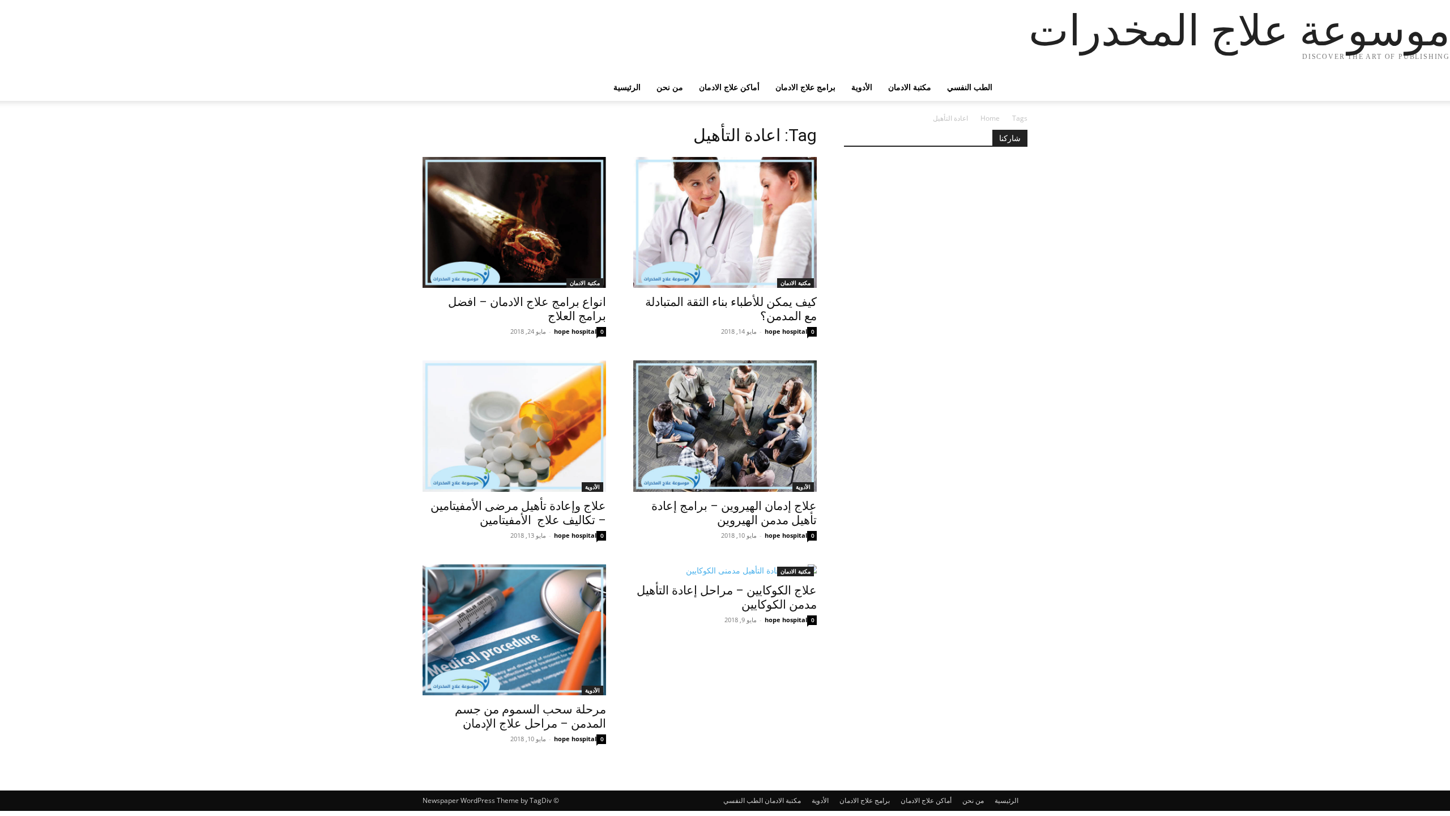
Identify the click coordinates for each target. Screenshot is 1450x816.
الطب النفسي (969, 87)
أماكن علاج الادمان (729, 87)
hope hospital (575, 331)
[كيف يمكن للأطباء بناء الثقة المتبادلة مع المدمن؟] (725, 222)
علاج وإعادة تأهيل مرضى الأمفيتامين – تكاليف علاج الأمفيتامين (518, 513)
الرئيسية (627, 87)
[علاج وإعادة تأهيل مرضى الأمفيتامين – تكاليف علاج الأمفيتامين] (514, 425)
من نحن (669, 87)
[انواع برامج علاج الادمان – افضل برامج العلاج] (514, 222)
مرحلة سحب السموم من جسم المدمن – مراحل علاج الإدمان (530, 716)
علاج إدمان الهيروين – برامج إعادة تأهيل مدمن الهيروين (734, 513)
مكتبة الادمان (909, 87)
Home (990, 118)
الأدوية (861, 87)
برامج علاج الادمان (805, 87)
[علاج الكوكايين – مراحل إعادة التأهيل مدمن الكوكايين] (725, 570)
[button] (1013, 88)
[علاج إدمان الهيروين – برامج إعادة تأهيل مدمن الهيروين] (725, 425)
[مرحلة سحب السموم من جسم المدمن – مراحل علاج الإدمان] (514, 629)
